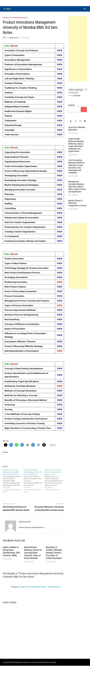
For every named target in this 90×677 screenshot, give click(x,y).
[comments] (80, 121)
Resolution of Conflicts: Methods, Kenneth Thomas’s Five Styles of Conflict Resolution (54, 552)
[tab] (70, 121)
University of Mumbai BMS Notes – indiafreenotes (40, 586)
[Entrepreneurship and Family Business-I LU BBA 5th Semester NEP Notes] (34, 481)
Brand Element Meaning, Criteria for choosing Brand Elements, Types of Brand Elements (33, 552)
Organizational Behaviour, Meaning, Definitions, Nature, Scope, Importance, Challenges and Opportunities (76, 145)
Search (71, 105)
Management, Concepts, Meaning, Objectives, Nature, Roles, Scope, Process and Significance (77, 186)
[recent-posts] (75, 121)
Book (14, 46)
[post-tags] (85, 121)
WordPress (45, 662)
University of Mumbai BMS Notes (15, 18)
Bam (54, 662)
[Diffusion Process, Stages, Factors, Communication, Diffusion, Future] (55, 480)
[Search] (84, 109)
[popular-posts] (70, 121)
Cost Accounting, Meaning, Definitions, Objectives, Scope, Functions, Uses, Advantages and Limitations (76, 166)
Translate (76, 95)
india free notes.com (24, 662)
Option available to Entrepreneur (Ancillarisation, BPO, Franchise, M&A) (11, 551)
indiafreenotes (14, 38)
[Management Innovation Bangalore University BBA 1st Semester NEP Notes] (13, 481)
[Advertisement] (77, 49)
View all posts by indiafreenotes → (32, 527)
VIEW (59, 50)
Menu (8, 9)
